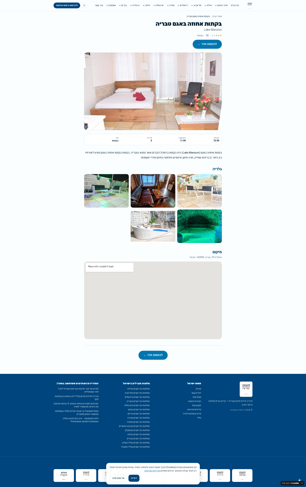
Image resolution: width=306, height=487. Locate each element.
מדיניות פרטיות (194, 409)
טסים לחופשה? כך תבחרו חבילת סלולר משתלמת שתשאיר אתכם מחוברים (76, 413)
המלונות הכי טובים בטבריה (138, 401)
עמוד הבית (217, 16)
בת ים (124, 5)
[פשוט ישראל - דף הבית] (249, 5)
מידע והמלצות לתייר (192, 413)
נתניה (172, 5)
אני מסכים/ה (118, 478)
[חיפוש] (84, 5)
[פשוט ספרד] (86, 475)
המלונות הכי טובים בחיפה (138, 434)
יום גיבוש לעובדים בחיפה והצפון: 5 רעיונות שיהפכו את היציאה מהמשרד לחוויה (76, 405)
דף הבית (235, 5)
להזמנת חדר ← (207, 44)
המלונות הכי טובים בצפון (139, 409)
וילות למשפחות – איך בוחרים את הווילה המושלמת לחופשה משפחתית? (80, 420)
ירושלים (184, 5)
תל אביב (197, 5)
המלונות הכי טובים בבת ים (138, 438)
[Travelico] (64, 475)
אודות (198, 388)
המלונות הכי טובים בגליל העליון (136, 442)
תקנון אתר (196, 405)
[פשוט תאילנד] (242, 475)
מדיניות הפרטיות (152, 470)
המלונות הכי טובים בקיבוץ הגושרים (134, 426)
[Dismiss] (302, 483)
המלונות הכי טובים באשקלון (137, 430)
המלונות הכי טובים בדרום (139, 413)
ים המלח (160, 5)
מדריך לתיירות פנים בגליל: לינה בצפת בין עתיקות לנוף (76, 398)
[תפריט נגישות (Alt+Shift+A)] (299, 480)
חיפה (147, 5)
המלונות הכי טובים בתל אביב (137, 393)
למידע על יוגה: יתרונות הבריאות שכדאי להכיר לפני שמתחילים (78, 390)
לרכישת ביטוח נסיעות (67, 5)
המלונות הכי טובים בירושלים (137, 397)
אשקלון (112, 5)
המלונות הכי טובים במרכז (138, 418)
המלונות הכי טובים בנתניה (138, 422)
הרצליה (136, 5)
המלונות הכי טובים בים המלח (137, 405)
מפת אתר (196, 397)
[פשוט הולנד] (220, 475)
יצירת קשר (196, 393)
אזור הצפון (222, 5)
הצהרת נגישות (194, 401)
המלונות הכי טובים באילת (138, 388)
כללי (199, 418)
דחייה (134, 478)
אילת (209, 5)
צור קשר (99, 5)
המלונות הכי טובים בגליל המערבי (135, 447)
